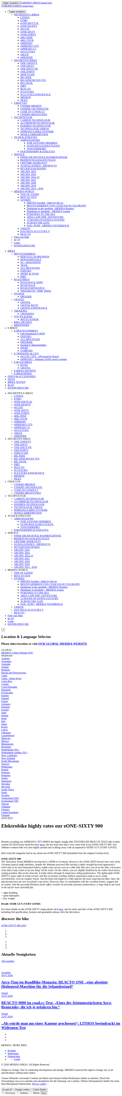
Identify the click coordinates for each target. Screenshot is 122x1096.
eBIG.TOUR (27, 40)
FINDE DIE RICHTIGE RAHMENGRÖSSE (44, 157)
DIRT (23, 86)
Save (43, 1093)
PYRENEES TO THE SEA (41, 214)
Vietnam (5, 815)
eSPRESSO (26, 43)
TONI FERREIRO (36, 148)
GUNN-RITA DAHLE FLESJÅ (43, 145)
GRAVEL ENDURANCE (33, 308)
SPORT (24, 348)
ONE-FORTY (27, 71)
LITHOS (25, 17)
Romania (5, 775)
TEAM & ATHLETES (25, 137)
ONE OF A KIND (29, 194)
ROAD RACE (27, 285)
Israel (4, 718)
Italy (3, 721)
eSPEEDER (26, 57)
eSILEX (24, 54)
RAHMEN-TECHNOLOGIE (35, 125)
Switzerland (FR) (10, 801)
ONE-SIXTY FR (29, 68)
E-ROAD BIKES (23, 362)
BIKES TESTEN (16, 382)
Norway (5, 764)
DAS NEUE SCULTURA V (35, 231)
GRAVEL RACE (29, 305)
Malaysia (5, 738)
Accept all (7, 1089)
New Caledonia (9, 755)
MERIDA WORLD (24, 191)
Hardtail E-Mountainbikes (33, 345)
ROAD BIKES (22, 279)
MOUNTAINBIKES (24, 253)
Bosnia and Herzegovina (13, 672)
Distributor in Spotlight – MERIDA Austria (48, 211)
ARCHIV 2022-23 (29, 177)
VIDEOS (25, 228)
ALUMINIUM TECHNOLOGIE (37, 123)
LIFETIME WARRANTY (33, 163)
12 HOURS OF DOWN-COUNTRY (46, 220)
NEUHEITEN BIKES (25, 60)
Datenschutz (14, 1056)
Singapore (6, 781)
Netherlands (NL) (10, 749)
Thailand (5, 806)
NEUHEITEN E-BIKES (26, 14)
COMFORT (26, 350)
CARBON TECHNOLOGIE (35, 120)
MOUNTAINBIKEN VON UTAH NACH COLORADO (56, 205)
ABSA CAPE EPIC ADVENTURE (45, 217)
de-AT (11, 618)
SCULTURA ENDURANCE (35, 94)
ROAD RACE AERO (31, 282)
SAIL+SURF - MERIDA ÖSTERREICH (48, 225)
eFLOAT (25, 29)
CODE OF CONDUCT (32, 111)
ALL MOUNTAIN (30, 268)
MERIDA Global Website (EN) (17, 652)
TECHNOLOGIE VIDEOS (34, 128)
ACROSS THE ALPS (38, 222)
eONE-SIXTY (27, 31)
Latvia (4, 729)
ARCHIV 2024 (28, 174)
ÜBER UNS (20, 103)
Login (17, 242)
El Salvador (7, 692)
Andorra (5, 658)
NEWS (11, 379)
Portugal (5, 772)
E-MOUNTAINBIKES (26, 330)
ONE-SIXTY (27, 66)
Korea (4, 727)
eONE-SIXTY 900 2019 (13, 925)
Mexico (5, 741)
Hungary (5, 707)
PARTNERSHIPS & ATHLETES (37, 151)
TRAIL (24, 265)
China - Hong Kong (11, 678)
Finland (5, 698)
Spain (4, 792)
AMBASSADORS (30, 140)
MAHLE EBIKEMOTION (34, 134)
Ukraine (5, 809)
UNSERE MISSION (31, 106)
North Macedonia (10, 761)
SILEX (24, 100)
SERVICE (19, 154)
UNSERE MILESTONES (33, 114)
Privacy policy (39, 1084)
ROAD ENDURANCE (32, 288)
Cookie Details (39, 1089)
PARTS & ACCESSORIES (22, 376)
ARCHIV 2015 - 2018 (31, 188)
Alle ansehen (7, 961)
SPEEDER (26, 296)
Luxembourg (7, 735)
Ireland (4, 715)
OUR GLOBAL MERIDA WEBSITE (62, 643)
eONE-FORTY (28, 34)
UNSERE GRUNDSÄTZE (34, 108)
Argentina (6, 661)
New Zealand (8, 758)
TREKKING (20, 310)
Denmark (6, 689)
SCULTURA (27, 91)
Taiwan (5, 804)
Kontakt (12, 1050)
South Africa (7, 789)
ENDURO (25, 271)
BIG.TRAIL (26, 83)
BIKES (11, 251)
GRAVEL (19, 299)
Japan (4, 724)
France (4, 701)
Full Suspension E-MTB (32, 333)
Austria (5, 667)
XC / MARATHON (30, 262)
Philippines (6, 766)
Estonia (5, 695)
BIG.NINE (26, 77)
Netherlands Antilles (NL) (14, 752)
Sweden (5, 795)
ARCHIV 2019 (28, 185)
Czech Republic (9, 687)
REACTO (25, 88)
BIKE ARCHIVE (23, 322)
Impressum (13, 1053)
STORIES (25, 200)
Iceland (5, 709)
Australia (5, 664)
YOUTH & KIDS (23, 316)
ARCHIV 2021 (28, 180)
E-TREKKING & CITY (26, 353)
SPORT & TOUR (29, 273)
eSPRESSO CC (28, 49)
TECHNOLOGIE (23, 117)
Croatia (5, 684)
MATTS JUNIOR (29, 319)
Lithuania (6, 732)
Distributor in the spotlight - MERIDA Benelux (50, 208)
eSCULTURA (27, 51)
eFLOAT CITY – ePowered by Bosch (39, 356)
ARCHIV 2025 (28, 171)
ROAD (24, 365)
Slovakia (5, 784)
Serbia (4, 778)
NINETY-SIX (27, 74)
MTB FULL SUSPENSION (34, 256)
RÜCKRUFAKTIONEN (33, 168)
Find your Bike (21, 237)
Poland (4, 769)
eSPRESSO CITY (29, 46)
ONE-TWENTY (28, 63)
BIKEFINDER (21, 325)
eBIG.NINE (26, 37)
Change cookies (22, 1089)
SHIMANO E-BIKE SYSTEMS (37, 131)
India (3, 712)
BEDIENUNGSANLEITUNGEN (38, 160)
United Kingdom (9, 812)
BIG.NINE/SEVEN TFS (33, 80)
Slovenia (5, 786)
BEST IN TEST (28, 197)
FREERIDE (26, 342)
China (4, 675)
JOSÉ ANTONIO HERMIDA (42, 143)
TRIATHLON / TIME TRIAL (35, 291)
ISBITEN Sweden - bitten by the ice (45, 202)
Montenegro (7, 744)
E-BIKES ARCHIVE (25, 370)
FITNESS (19, 293)
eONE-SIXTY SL (29, 23)
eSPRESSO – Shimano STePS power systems (43, 359)
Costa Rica (6, 681)
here (42, 844)
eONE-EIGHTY (28, 26)
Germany (6, 704)
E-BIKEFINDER (23, 373)
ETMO (24, 20)
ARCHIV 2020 (28, 183)
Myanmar (6, 747)
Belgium (5, 670)
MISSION (25, 97)
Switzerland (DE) (10, 798)
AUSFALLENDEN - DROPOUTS (38, 165)
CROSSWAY (27, 313)
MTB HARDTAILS (30, 259)
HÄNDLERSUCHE (24, 245)
